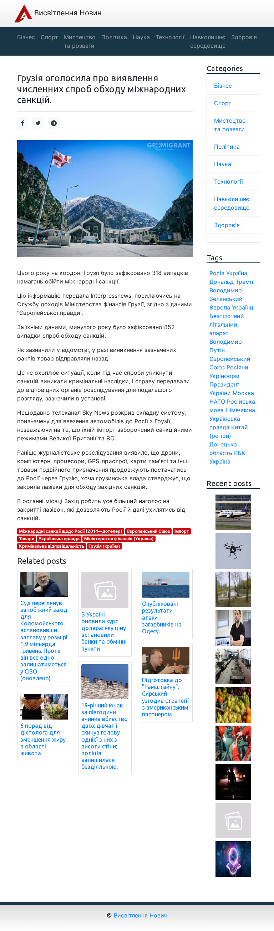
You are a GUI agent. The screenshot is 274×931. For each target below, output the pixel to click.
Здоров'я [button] (244, 37)
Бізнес (223, 85)
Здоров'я (227, 225)
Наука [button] (141, 37)
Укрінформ (224, 375)
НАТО (217, 401)
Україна (236, 273)
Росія (216, 273)
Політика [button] (114, 37)
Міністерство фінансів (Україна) (119, 538)
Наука (222, 164)
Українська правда (59, 538)
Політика (227, 146)
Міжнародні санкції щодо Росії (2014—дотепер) (70, 531)
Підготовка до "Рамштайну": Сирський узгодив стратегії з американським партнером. (165, 697)
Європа (219, 307)
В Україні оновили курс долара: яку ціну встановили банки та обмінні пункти (104, 631)
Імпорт (181, 531)
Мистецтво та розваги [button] (80, 41)
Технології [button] (170, 37)
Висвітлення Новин (67, 13)
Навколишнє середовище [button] (207, 41)
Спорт (223, 103)
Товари (26, 538)
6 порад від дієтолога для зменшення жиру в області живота (43, 739)
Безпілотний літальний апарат (226, 324)
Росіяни (237, 367)
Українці (243, 307)
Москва (243, 393)
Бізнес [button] (26, 37)
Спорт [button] (49, 37)
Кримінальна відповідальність (51, 546)
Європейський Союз (148, 531)
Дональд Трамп (231, 281)
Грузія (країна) (104, 546)
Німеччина (240, 410)
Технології (228, 181)
